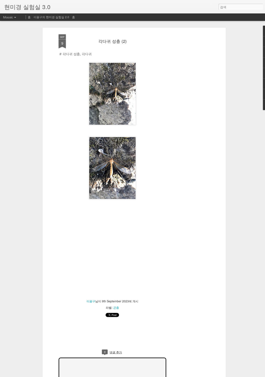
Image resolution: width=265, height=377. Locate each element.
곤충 (116, 307)
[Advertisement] (189, 97)
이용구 (91, 301)
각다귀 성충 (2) (112, 41)
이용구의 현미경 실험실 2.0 (51, 17)
